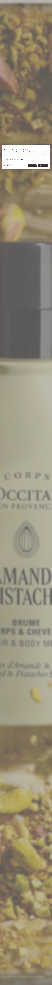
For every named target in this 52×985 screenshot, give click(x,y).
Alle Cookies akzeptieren (43, 165)
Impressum (6, 162)
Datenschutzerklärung (36, 160)
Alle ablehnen (32, 165)
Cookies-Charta (22, 159)
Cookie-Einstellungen (8, 165)
